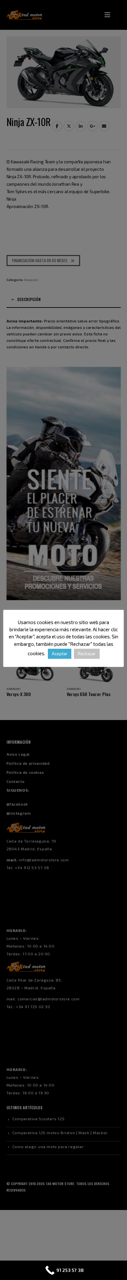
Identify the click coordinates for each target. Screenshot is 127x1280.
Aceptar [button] (59, 653)
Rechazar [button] (87, 653)
